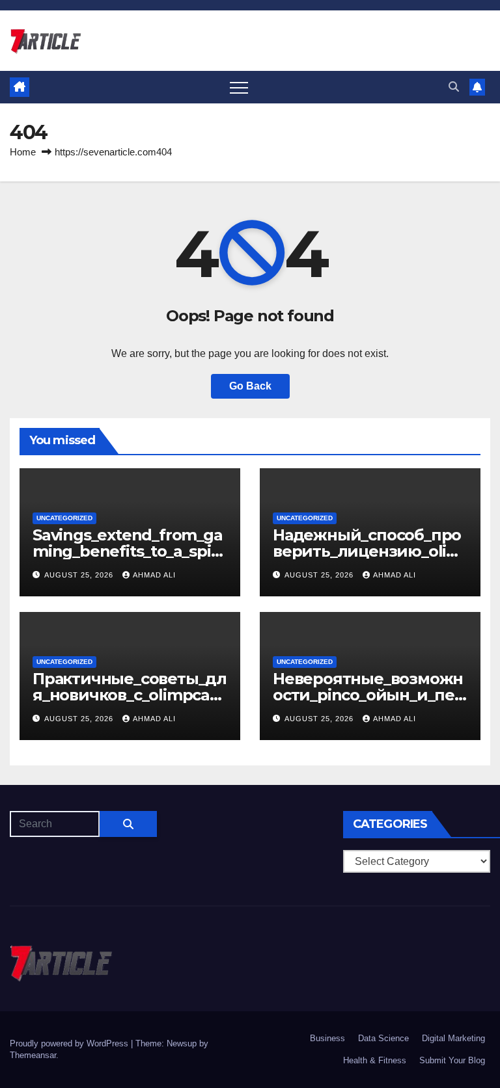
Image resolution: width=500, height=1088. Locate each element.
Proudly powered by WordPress (70, 1043)
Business (327, 1038)
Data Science (383, 1038)
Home (23, 151)
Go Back (250, 385)
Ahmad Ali (154, 575)
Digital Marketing (453, 1038)
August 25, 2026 (80, 575)
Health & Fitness (374, 1060)
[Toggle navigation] (239, 87)
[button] (454, 86)
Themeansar (33, 1055)
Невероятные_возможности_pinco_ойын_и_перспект (369, 695)
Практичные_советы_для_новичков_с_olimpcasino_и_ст (130, 695)
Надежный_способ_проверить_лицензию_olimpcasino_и (367, 551)
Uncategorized (64, 518)
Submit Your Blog (452, 1060)
